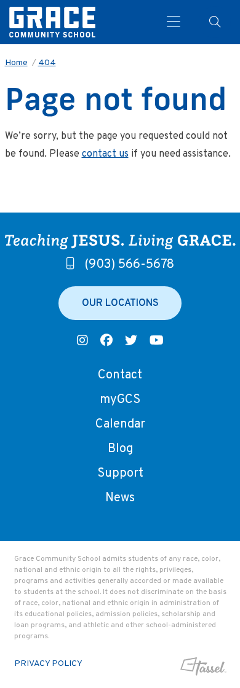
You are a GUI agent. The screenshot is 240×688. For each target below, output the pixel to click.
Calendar (120, 424)
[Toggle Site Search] (215, 22)
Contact (120, 375)
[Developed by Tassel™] (203, 666)
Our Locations (120, 303)
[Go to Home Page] (52, 22)
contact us (105, 154)
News (120, 498)
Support (120, 474)
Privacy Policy (48, 664)
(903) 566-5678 (129, 265)
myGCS (120, 400)
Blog (120, 449)
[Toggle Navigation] (174, 22)
